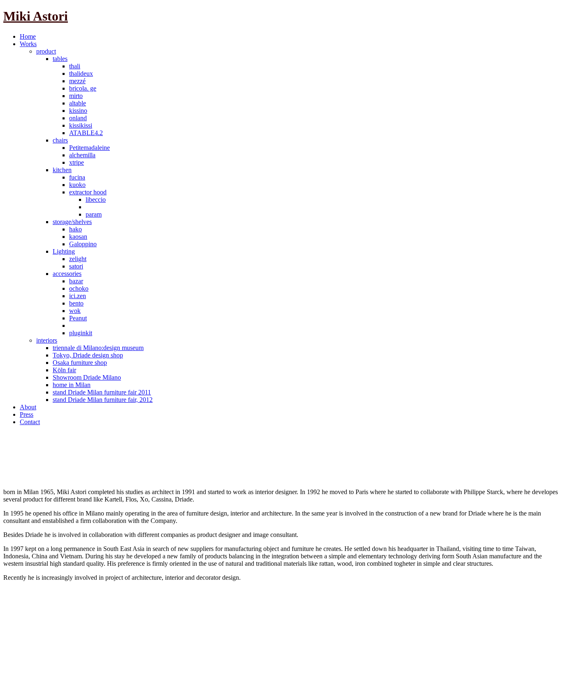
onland (78, 117)
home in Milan (72, 384)
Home (28, 36)
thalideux (81, 73)
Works (28, 43)
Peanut (78, 318)
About (28, 407)
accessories (67, 273)
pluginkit (80, 332)
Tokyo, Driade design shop (88, 355)
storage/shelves (72, 221)
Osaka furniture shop (80, 362)
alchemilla (82, 155)
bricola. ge (82, 88)
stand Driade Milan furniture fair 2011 (102, 392)
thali (74, 66)
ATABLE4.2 (86, 132)
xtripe (76, 162)
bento (76, 303)
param (94, 214)
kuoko (77, 184)
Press (26, 414)
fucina (77, 177)
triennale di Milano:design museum (98, 347)
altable (77, 103)
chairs (60, 140)
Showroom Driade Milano (87, 377)
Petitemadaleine (89, 147)
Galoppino (83, 243)
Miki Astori (35, 16)
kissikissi (80, 125)
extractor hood (88, 192)
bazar (76, 281)
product (46, 51)
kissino (78, 110)
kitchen (62, 169)
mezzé (77, 80)
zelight (77, 258)
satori (76, 266)
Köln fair (64, 369)
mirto (76, 95)
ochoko (78, 288)
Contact (30, 421)
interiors (46, 340)
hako (75, 229)
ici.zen (77, 295)
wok (75, 310)
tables (60, 58)
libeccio (96, 199)
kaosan (78, 236)
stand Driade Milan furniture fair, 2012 (103, 399)
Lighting (64, 251)
